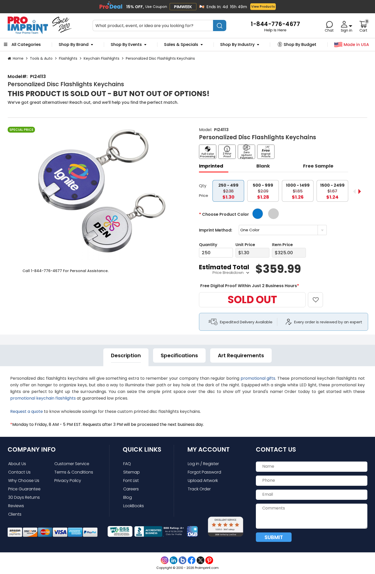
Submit (274, 537)
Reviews (16, 506)
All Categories (26, 45)
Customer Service (71, 464)
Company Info (32, 449)
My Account (208, 449)
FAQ (127, 464)
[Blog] (182, 560)
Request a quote (26, 411)
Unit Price (245, 245)
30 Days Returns (24, 497)
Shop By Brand (74, 45)
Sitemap (131, 472)
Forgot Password (204, 472)
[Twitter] (200, 560)
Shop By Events (126, 45)
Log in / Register (203, 464)
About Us (17, 464)
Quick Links (142, 449)
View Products (263, 6)
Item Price (282, 245)
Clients (14, 514)
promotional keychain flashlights (43, 398)
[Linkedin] (174, 560)
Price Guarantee (24, 489)
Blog (127, 497)
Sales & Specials (181, 45)
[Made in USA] (351, 45)
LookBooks (133, 506)
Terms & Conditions (73, 472)
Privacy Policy (67, 480)
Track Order (199, 489)
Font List (131, 480)
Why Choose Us (23, 480)
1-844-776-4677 (46, 270)
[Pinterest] (209, 560)
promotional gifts (258, 378)
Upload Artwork (203, 480)
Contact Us (19, 472)
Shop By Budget (300, 45)
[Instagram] (165, 560)
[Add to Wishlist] (318, 296)
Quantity (208, 245)
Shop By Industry (237, 45)
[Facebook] (191, 560)
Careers (131, 489)
